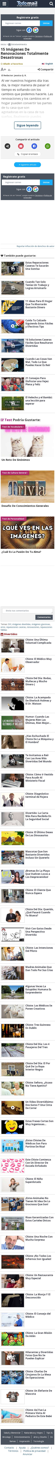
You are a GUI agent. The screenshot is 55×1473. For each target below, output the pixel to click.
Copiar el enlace (29, 154)
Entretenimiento (18, 44)
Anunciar (27, 1454)
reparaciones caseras (16, 627)
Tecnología (38, 1441)
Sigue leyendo (27, 125)
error (3, 627)
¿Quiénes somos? (40, 1447)
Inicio (3, 44)
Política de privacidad (34, 1450)
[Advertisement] (27, 223)
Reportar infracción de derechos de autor (35, 246)
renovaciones (33, 627)
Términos (38, 36)
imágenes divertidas (21, 624)
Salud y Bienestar (12, 1432)
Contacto (9, 1447)
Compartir (47, 69)
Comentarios (44, 617)
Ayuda (22, 1447)
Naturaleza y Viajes (33, 1432)
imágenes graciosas (41, 624)
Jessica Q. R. (20, 75)
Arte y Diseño (40, 1436)
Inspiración (24, 1441)
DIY (9, 624)
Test (8, 419)
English (49, 63)
